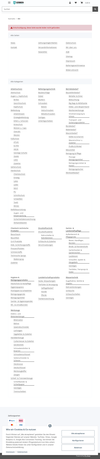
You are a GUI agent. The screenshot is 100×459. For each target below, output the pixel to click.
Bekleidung (15, 110)
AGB (67, 52)
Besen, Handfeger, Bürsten (76, 241)
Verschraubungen (45, 245)
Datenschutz (22, 452)
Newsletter (42, 52)
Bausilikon (15, 238)
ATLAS (16, 142)
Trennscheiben (20, 391)
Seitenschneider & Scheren (21, 359)
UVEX (16, 160)
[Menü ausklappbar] (9, 1)
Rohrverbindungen (73, 287)
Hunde (44, 291)
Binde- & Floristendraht (78, 246)
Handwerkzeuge (17, 337)
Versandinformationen (47, 47)
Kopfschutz (18, 107)
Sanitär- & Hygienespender (22, 301)
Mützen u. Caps (20, 128)
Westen (17, 135)
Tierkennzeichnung (46, 298)
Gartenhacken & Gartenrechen (75, 251)
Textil (16, 202)
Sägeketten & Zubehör (23, 334)
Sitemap (69, 56)
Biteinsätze (18, 320)
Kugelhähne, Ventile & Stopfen (75, 282)
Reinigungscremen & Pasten (77, 164)
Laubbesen (73, 256)
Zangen (17, 374)
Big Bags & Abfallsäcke (78, 103)
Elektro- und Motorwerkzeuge (17, 315)
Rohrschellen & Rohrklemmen (47, 236)
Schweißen (18, 199)
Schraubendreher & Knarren (22, 349)
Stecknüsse (18, 364)
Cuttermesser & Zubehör (24, 341)
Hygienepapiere (17, 287)
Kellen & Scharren (76, 136)
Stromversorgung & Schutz (77, 115)
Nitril (16, 188)
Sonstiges (73, 266)
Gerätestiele (19, 345)
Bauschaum (15, 234)
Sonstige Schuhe (20, 153)
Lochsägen (18, 330)
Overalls (17, 131)
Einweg (17, 177)
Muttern (41, 99)
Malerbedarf (71, 129)
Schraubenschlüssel (22, 354)
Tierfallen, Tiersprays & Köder (78, 270)
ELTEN (16, 146)
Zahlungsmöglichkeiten (47, 43)
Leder (16, 185)
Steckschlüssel (19, 367)
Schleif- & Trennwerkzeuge (22, 378)
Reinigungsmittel (18, 298)
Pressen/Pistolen (17, 248)
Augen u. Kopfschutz (19, 96)
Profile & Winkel (75, 146)
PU (15, 192)
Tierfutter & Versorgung (48, 284)
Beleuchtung (74, 99)
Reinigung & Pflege (73, 153)
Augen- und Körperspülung (20, 214)
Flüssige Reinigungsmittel (76, 158)
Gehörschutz (16, 167)
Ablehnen (78, 448)
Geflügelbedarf (47, 288)
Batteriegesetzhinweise (75, 65)
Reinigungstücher (76, 169)
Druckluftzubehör (45, 232)
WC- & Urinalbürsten (19, 305)
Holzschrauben (47, 110)
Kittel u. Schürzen (21, 121)
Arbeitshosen (19, 114)
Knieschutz (18, 124)
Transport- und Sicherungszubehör (77, 121)
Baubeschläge (44, 92)
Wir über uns (71, 47)
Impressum (10, 452)
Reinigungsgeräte (18, 294)
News (13, 43)
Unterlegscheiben (45, 121)
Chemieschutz (19, 174)
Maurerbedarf (71, 133)
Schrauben (42, 103)
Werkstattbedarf (72, 173)
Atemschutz (15, 92)
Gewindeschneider (21, 327)
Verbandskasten (20, 222)
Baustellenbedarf (73, 92)
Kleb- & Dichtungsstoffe (20, 245)
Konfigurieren (78, 440)
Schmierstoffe (16, 252)
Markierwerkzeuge (76, 110)
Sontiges (41, 117)
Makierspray (19, 259)
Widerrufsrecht (72, 70)
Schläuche (70, 290)
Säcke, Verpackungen (46, 281)
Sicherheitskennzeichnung (24, 219)
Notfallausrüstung (18, 209)
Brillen (16, 99)
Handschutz (15, 170)
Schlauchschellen (73, 294)
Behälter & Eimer (76, 96)
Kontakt (14, 47)
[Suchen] (95, 9)
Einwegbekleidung (21, 117)
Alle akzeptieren (78, 433)
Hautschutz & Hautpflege (21, 283)
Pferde (44, 295)
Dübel (40, 96)
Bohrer (16, 323)
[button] (70, 2)
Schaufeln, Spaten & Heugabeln (77, 261)
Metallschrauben (48, 114)
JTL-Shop (87, 456)
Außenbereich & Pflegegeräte (72, 235)
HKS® (16, 149)
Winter (16, 206)
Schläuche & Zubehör (47, 241)
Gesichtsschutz (20, 103)
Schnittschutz (19, 195)
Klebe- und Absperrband (79, 107)
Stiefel (16, 156)
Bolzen (44, 107)
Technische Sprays (18, 255)
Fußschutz (15, 138)
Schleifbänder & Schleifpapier (20, 383)
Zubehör (17, 163)
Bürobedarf (70, 126)
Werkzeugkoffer (20, 371)
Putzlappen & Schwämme (21, 290)
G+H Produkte (16, 241)
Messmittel (70, 150)
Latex (16, 181)
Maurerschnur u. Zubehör (76, 141)
